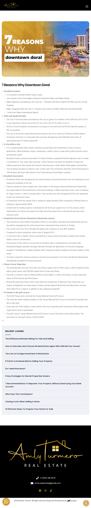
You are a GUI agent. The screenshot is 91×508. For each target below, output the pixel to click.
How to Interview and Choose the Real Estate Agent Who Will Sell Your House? (42, 346)
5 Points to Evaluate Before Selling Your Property (28, 361)
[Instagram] (45, 491)
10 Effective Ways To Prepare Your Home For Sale (29, 409)
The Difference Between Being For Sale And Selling (29, 338)
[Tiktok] (51, 491)
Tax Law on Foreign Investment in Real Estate (27, 353)
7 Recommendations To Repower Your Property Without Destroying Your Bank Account (43, 385)
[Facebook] (40, 491)
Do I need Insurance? (15, 368)
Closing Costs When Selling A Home (22, 401)
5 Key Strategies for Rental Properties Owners (27, 376)
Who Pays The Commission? (19, 394)
